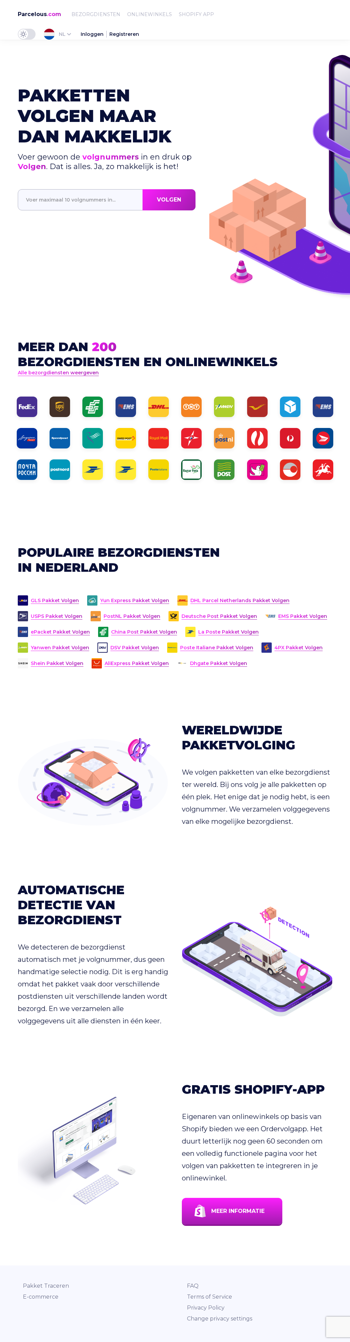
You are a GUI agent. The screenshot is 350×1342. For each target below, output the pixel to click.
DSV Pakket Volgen (134, 648)
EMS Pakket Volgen (302, 616)
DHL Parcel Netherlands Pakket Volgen (240, 600)
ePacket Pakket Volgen (60, 632)
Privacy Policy (206, 1307)
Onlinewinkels (149, 14)
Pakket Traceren (46, 1286)
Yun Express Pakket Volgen (134, 600)
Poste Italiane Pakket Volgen (216, 648)
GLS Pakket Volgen (55, 600)
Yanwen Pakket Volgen (60, 648)
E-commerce (40, 1296)
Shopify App (196, 14)
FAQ (193, 1286)
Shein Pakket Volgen (57, 663)
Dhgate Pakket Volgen (218, 663)
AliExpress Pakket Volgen (137, 663)
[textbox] (106, 200)
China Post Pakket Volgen (144, 632)
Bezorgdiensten (95, 14)
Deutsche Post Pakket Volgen (219, 616)
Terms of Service (209, 1296)
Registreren (124, 34)
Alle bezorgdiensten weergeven (58, 373)
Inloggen (92, 34)
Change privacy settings (219, 1318)
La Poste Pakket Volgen (228, 632)
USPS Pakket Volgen (56, 616)
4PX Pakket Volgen (298, 648)
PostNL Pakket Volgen (132, 616)
